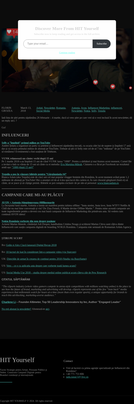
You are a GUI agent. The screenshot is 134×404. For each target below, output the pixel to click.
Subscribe (102, 43)
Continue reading (67, 52)
